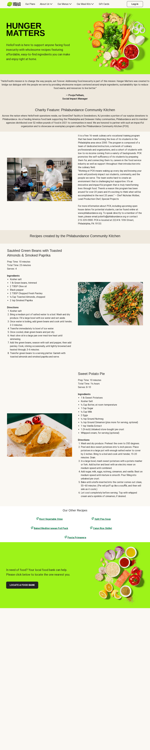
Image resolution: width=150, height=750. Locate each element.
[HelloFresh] (14, 4)
